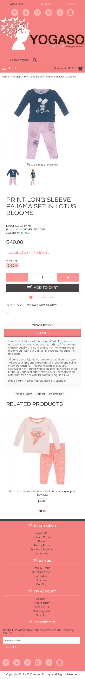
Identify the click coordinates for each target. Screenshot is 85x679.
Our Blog (41, 584)
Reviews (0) (42, 333)
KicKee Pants (23, 226)
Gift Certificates (41, 572)
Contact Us (41, 553)
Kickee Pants (24, 394)
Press (41, 541)
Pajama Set (56, 394)
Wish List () (41, 607)
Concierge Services (41, 549)
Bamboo (40, 394)
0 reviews (30, 305)
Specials (41, 580)
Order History (42, 603)
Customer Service (41, 537)
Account (41, 598)
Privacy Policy (41, 545)
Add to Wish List (44, 297)
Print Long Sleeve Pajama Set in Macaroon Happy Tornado (42, 493)
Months (12, 260)
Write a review (48, 305)
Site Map (41, 615)
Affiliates (41, 576)
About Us (41, 533)
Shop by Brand (41, 568)
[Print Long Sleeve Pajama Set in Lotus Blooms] (14, 176)
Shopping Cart (41, 611)
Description (42, 325)
